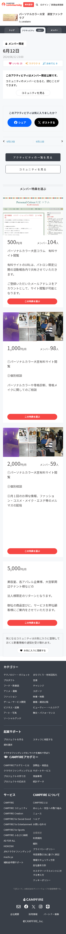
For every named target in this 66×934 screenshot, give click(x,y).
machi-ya (8, 856)
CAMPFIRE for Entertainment (18, 824)
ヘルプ (36, 818)
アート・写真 (10, 712)
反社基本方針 (39, 865)
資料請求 (29, 4)
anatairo (26, 21)
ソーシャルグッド (12, 718)
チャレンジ (38, 685)
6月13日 (11, 141)
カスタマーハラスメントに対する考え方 (47, 872)
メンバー (54, 30)
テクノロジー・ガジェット (17, 674)
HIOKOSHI (9, 846)
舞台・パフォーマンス (44, 712)
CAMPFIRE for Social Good (17, 818)
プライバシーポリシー (44, 849)
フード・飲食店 (11, 685)
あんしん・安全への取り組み (47, 808)
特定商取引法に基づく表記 (46, 854)
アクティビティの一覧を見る (33, 157)
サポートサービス (42, 770)
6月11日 (40, 141)
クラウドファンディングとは (18, 770)
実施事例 (37, 776)
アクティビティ (32, 30)
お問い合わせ (39, 824)
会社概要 (14, 914)
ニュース (37, 813)
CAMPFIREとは (40, 802)
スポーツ (37, 691)
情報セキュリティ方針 (44, 859)
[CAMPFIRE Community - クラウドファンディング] (12, 4)
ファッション (10, 696)
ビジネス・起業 (11, 707)
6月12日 (11, 50)
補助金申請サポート (13, 862)
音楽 (35, 680)
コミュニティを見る (33, 93)
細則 (35, 843)
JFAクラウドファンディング (17, 851)
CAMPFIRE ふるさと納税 (16, 835)
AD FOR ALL (9, 840)
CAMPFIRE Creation (13, 813)
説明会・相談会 (40, 765)
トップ (11, 30)
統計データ (38, 781)
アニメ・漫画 (10, 691)
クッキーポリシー (42, 880)
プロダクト (9, 680)
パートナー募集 (51, 914)
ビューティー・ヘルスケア (46, 707)
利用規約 (37, 838)
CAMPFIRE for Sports (14, 829)
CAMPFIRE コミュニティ (15, 808)
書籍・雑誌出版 (40, 701)
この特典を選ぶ (32, 301)
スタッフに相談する (43, 739)
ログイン (44, 4)
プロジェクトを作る (13, 739)
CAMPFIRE (9, 802)
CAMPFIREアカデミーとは (16, 765)
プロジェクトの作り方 (15, 776)
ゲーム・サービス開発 (15, 701)
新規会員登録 (57, 4)
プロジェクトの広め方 (15, 781)
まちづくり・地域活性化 (45, 674)
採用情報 (33, 914)
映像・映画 (38, 696)
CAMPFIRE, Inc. (34, 921)
